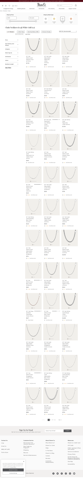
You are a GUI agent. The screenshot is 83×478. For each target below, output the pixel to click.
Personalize (61, 8)
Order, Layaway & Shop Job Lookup (74, 448)
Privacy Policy (71, 454)
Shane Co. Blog (50, 453)
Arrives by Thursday (46, 31)
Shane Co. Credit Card (74, 442)
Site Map (70, 461)
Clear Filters (27, 34)
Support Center (72, 8)
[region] (13, 468)
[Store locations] (2, 5)
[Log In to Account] (13, 5)
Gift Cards (70, 445)
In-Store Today (21, 31)
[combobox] (64, 5)
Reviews (48, 458)
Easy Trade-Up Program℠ (27, 447)
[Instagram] (66, 473)
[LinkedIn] (70, 473)
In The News (49, 450)
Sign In (16, 5)
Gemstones (41, 8)
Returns (25, 452)
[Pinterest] (62, 473)
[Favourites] (9, 5)
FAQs (47, 448)
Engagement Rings (8, 8)
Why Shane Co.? (50, 442)
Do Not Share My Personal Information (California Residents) (74, 458)
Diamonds (31, 8)
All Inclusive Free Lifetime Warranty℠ (29, 443)
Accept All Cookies (13, 469)
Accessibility (71, 464)
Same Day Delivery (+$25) (33, 31)
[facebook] (53, 473)
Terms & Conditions (73, 451)
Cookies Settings (13, 473)
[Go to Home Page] (41, 4)
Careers (48, 455)
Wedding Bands (21, 8)
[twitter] (58, 473)
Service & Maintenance (29, 455)
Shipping (26, 450)
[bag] (75, 5)
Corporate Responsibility (50, 461)
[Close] (23, 461)
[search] (58, 5)
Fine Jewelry (51, 8)
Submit (67, 430)
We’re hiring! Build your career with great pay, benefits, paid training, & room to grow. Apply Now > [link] (41, 0)
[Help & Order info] (5, 5)
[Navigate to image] (32, 53)
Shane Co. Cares (50, 445)
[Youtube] (74, 473)
